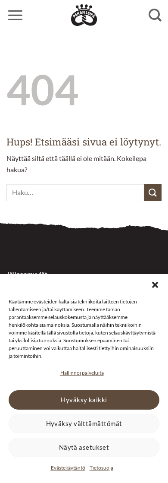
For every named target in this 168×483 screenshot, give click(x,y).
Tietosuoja (101, 467)
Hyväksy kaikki (84, 400)
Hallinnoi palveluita (82, 372)
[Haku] (155, 15)
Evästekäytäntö (68, 467)
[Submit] (153, 192)
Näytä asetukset (84, 447)
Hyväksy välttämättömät (84, 423)
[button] (155, 285)
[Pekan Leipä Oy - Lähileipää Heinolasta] (84, 15)
